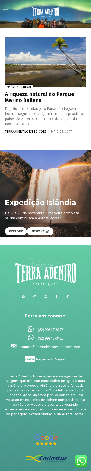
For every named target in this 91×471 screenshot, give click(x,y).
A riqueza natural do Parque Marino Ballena (39, 97)
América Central (19, 87)
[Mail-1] (34, 296)
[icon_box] (45, 329)
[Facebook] (56, 296)
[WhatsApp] (23, 296)
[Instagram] (45, 296)
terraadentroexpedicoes (26, 131)
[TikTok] (67, 296)
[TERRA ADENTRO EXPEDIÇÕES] (45, 9)
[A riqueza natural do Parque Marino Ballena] (45, 62)
